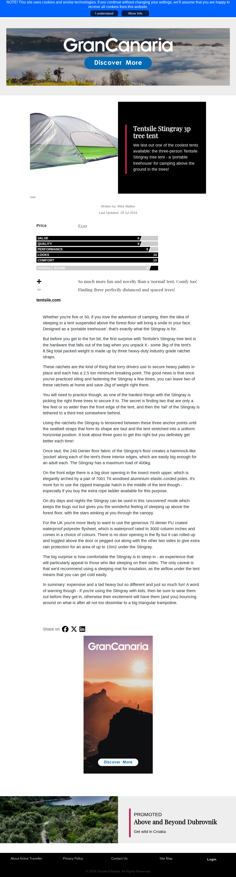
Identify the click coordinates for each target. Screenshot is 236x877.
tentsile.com (48, 300)
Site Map (165, 858)
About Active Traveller (26, 858)
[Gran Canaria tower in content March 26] (118, 704)
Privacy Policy (73, 858)
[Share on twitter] (74, 629)
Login (211, 859)
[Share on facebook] (65, 629)
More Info (135, 13)
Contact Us (119, 858)
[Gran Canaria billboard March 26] (118, 56)
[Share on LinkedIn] (82, 629)
